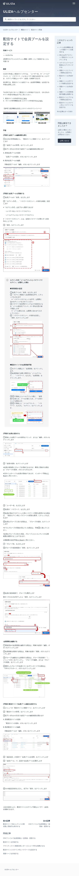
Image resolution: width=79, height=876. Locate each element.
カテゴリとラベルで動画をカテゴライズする (66, 65)
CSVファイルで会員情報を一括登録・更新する (19, 838)
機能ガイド (25, 30)
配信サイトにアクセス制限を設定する (66, 98)
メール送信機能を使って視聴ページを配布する (66, 49)
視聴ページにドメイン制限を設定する (66, 71)
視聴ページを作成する (10, 853)
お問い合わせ (64, 141)
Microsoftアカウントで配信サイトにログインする (66, 57)
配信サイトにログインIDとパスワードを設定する (20, 850)
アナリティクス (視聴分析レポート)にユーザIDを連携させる (24, 846)
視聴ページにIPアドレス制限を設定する (66, 82)
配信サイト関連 (36, 30)
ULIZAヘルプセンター (10, 30)
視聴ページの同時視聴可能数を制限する (66, 93)
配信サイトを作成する (10, 842)
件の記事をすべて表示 (64, 111)
